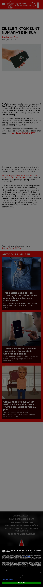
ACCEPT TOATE (21, 582)
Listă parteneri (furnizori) (7, 579)
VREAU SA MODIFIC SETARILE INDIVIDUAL (21, 584)
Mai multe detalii (26, 556)
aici (21, 563)
